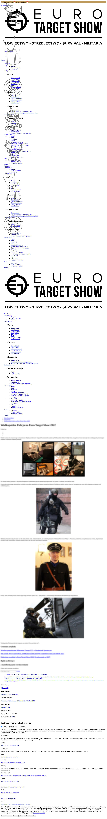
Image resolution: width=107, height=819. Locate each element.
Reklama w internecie (16, 349)
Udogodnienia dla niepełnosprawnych (21, 254)
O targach (13, 317)
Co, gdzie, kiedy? (15, 373)
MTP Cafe (13, 397)
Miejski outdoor (15, 353)
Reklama (18, 678)
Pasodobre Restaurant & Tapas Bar (20, 395)
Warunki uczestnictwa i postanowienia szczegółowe (24, 363)
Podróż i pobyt (8, 385)
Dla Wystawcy (8, 321)
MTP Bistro (14, 398)
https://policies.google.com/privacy (10, 745)
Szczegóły (11, 726)
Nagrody (23, 678)
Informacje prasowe (16, 264)
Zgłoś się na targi (15, 331)
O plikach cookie (20, 726)
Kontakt (6, 267)
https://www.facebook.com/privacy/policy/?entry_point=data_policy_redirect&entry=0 (23, 775)
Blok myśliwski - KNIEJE (24, 677)
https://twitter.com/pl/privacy (8, 798)
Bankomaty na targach (17, 252)
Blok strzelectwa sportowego (39, 677)
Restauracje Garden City (17, 392)
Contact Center (15, 347)
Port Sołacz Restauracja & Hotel (19, 394)
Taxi (12, 257)
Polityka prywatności (39, 813)
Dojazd (13, 386)
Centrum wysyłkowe (16, 350)
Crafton (13, 716)
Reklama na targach (16, 352)
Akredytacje (14, 263)
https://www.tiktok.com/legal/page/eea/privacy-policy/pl (15, 804)
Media (5, 261)
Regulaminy (29, 678)
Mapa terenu (14, 389)
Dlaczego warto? (15, 328)
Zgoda (4, 726)
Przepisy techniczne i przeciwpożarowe (21, 362)
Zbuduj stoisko (15, 333)
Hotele (12, 336)
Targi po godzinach (16, 337)
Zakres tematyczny (16, 318)
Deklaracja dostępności (17, 260)
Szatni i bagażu (15, 382)
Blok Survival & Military (54, 677)
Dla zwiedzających (16, 380)
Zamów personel (15, 339)
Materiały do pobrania (16, 266)
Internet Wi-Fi (14, 255)
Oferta (13, 678)
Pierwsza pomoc (15, 258)
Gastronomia (14, 334)
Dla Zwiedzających (9, 365)
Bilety (12, 372)
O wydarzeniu (8, 315)
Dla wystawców (15, 360)
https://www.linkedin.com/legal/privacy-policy (13, 762)
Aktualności (7, 314)
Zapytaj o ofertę (15, 330)
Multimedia (14, 320)
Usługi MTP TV (15, 346)
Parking (13, 391)
